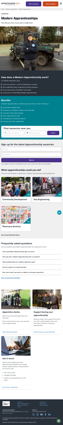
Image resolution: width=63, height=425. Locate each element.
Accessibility (43, 403)
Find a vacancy (33, 4)
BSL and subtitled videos (23, 403)
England (23, 411)
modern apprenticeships (25, 9)
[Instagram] (37, 414)
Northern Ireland (8, 413)
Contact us (19, 402)
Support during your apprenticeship (44, 332)
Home (2, 9)
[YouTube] (41, 414)
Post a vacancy (50, 4)
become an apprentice (11, 9)
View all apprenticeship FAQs (10, 278)
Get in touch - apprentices (10, 387)
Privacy (19, 406)
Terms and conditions (22, 405)
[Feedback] (59, 212)
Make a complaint (44, 405)
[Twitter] (33, 414)
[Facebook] (45, 414)
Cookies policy (43, 402)
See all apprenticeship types (10, 235)
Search (53, 133)
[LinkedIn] (49, 414)
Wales (27, 411)
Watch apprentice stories (9, 332)
